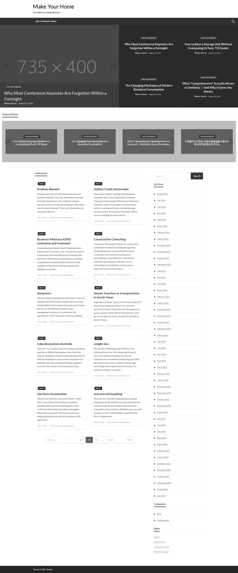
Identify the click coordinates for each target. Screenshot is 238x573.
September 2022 (164, 483)
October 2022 (163, 476)
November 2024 (164, 316)
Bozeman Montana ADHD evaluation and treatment (54, 241)
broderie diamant (48, 189)
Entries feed (159, 541)
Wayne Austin (10, 103)
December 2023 (164, 387)
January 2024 (162, 380)
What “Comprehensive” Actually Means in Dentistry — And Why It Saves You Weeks (208, 87)
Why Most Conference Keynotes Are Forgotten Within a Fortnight (55, 96)
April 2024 (161, 361)
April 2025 (161, 284)
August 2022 (162, 489)
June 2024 (161, 348)
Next (129, 440)
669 (81, 440)
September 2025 (164, 264)
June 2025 (161, 271)
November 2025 (164, 252)
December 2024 (164, 309)
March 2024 (162, 367)
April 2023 (161, 438)
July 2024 (161, 342)
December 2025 (164, 245)
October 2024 (163, 322)
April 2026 (161, 220)
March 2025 (162, 290)
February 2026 (163, 232)
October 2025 (163, 258)
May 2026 (161, 213)
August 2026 (162, 194)
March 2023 (162, 444)
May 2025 (161, 277)
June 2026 (161, 207)
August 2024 (162, 335)
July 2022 (161, 496)
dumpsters (44, 293)
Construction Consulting (110, 239)
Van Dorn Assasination (52, 394)
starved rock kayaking (108, 394)
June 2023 (161, 425)
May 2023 (161, 432)
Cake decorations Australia (54, 343)
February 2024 (163, 374)
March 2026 (162, 226)
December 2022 (164, 464)
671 (96, 440)
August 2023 (162, 412)
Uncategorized (13, 87)
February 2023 (163, 451)
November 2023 (164, 393)
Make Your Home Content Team (62, 217)
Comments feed (161, 546)
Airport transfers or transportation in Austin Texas (116, 295)
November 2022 (164, 470)
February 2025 (163, 297)
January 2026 (162, 239)
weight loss (101, 343)
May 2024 (161, 354)
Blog (41, 184)
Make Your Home (53, 6)
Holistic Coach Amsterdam (111, 189)
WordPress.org (161, 551)
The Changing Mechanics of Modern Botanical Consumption (148, 87)
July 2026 (161, 200)
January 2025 (162, 303)
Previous (51, 440)
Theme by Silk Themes (42, 569)
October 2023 (163, 399)
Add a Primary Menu (45, 21)
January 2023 (162, 457)
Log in (156, 537)
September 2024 (164, 329)
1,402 (110, 440)
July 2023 (161, 419)
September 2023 (164, 406)
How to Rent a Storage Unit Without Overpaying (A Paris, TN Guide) (208, 46)
